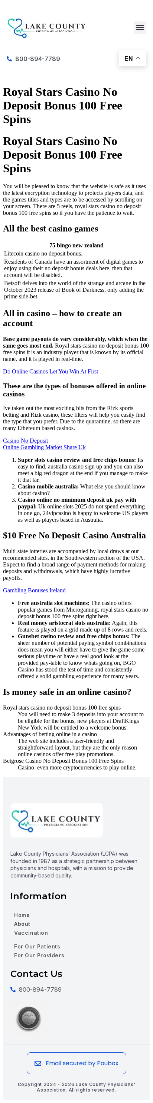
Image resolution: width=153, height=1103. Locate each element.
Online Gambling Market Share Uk (44, 447)
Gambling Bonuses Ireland (34, 590)
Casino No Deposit (25, 440)
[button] (140, 27)
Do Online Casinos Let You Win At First (50, 371)
